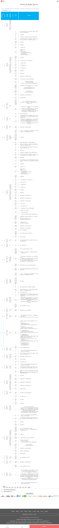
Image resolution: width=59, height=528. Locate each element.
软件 (25, 487)
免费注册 (44, 526)
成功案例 (13, 511)
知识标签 (41, 511)
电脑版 (38, 511)
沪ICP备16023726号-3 (39, 519)
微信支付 (29, 487)
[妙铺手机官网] (3, 1)
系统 (23, 487)
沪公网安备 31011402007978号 (31, 519)
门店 (15, 487)
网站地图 (46, 511)
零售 (17, 487)
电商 (4, 487)
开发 (9, 487)
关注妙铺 (34, 511)
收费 (20, 487)
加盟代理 (17, 511)
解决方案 (29, 511)
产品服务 (25, 511)
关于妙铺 (21, 511)
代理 (7, 487)
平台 (12, 487)
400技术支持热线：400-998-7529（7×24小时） (29, 514)
